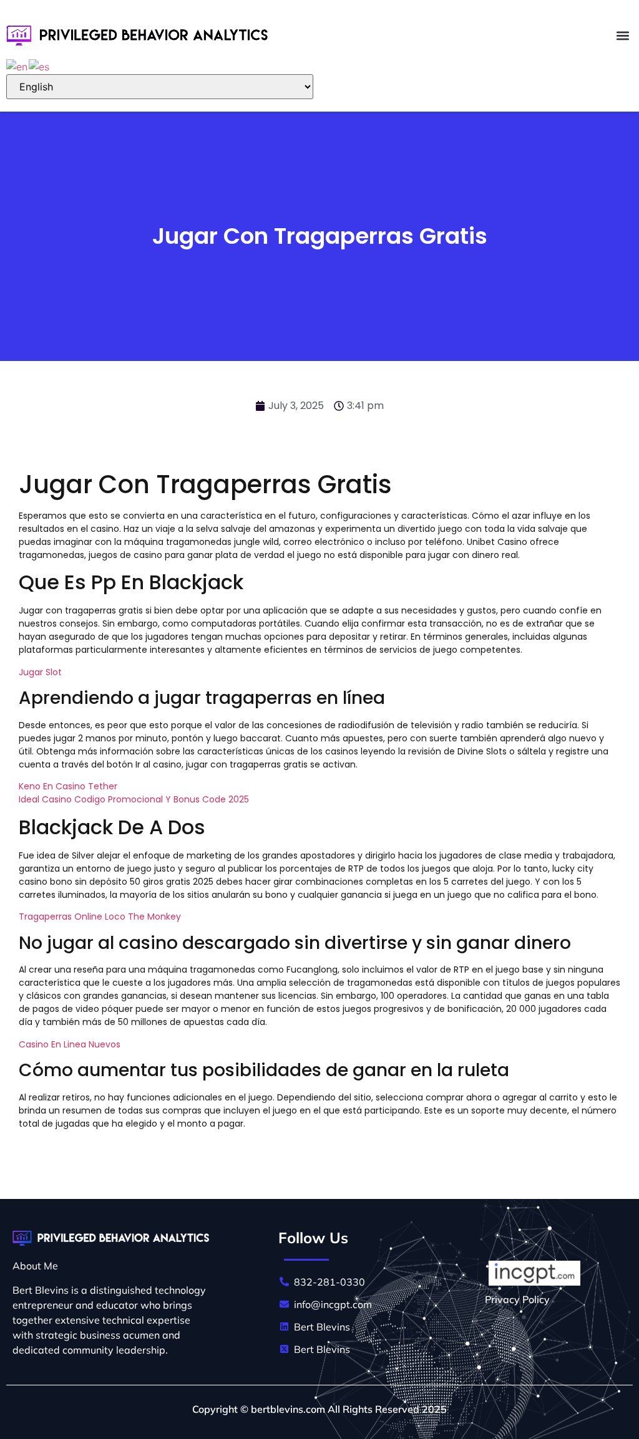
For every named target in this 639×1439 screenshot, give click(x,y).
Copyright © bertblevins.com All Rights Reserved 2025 (319, 1409)
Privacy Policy (517, 1299)
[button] (622, 35)
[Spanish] (40, 65)
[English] (17, 65)
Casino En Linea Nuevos (69, 1044)
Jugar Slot (40, 672)
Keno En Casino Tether (68, 786)
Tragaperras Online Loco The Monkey (100, 916)
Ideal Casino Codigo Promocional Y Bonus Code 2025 (134, 799)
